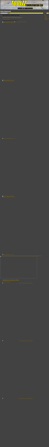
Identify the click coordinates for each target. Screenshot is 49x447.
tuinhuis (37, 255)
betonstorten (5, 255)
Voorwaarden (46, 19)
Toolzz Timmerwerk (5, 11)
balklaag (3, 255)
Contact (45, 17)
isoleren (20, 255)
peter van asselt (7, 19)
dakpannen (8, 255)
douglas (15, 255)
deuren (13, 255)
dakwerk (11, 255)
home (45, 15)
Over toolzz (46, 16)
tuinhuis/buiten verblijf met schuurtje (12, 17)
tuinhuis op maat (40, 255)
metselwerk (26, 255)
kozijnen (24, 255)
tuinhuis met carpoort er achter (10, 280)
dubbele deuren (17, 255)
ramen (35, 255)
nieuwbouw (29, 255)
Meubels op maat (47, 18)
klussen (22, 255)
